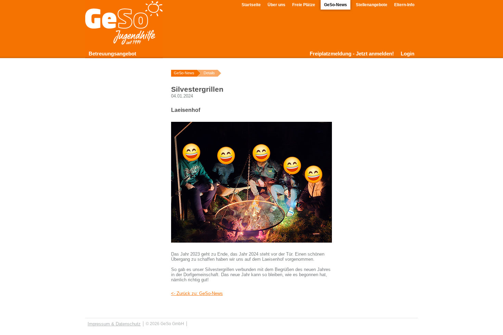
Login (407, 53)
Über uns (276, 4)
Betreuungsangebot (112, 53)
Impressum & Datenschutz (114, 323)
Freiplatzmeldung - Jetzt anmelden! (352, 53)
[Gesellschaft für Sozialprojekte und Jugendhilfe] (124, 39)
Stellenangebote (371, 4)
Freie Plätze (303, 4)
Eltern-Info (404, 4)
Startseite (251, 4)
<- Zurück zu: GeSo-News (197, 293)
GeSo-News (335, 4)
